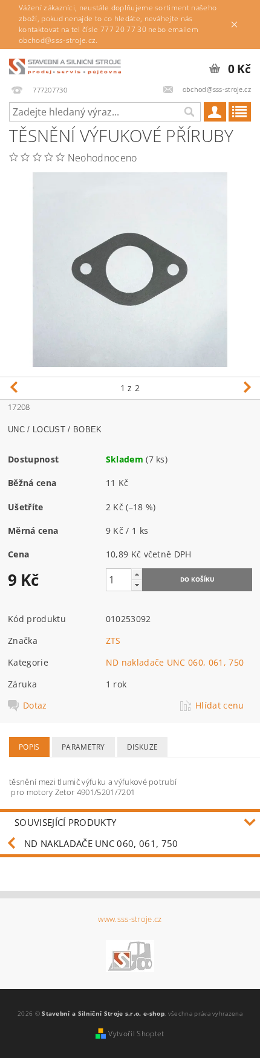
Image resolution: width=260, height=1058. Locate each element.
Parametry (83, 747)
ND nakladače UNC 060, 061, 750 (175, 662)
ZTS (113, 640)
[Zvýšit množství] (136, 574)
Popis (29, 747)
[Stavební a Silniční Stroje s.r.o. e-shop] (65, 64)
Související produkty (65, 822)
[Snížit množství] (136, 585)
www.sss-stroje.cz (129, 919)
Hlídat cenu (219, 705)
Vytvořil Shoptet (136, 1033)
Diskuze (142, 747)
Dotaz (35, 705)
